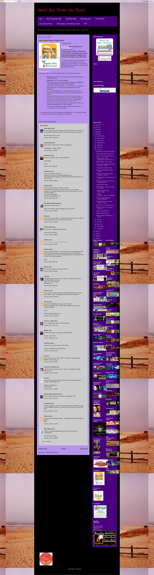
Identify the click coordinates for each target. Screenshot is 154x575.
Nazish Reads (48, 429)
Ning (45, 216)
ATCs (85, 24)
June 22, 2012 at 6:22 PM (50, 244)
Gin (45, 356)
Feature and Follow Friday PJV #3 (105, 153)
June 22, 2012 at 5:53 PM (50, 234)
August (99, 145)
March (98, 224)
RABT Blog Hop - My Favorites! (104, 162)
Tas (45, 378)
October (99, 140)
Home (40, 19)
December (99, 136)
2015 (96, 127)
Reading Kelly (48, 142)
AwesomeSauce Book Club (51, 394)
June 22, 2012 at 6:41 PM (50, 261)
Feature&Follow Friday (102, 184)
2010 (96, 233)
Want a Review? (99, 19)
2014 (96, 129)
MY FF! (58, 196)
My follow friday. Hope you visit (52, 135)
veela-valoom (47, 128)
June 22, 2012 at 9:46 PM (50, 285)
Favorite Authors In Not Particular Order (68, 24)
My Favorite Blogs (71, 19)
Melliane (46, 330)
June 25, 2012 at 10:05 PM (51, 438)
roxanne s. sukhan (49, 321)
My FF (45, 164)
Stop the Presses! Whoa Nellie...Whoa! (102, 191)
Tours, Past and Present (45, 24)
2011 (96, 231)
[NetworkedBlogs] (105, 88)
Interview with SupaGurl (102, 211)
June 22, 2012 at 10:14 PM (51, 325)
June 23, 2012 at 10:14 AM (51, 373)
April (98, 222)
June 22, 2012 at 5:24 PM (50, 211)
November (99, 138)
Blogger (84, 569)
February (99, 226)
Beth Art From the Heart (61, 10)
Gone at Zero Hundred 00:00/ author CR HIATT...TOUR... (105, 164)
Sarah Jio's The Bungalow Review (105, 156)
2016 (96, 125)
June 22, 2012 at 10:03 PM (51, 315)
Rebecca (46, 266)
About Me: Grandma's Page (54, 19)
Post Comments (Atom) (52, 452)
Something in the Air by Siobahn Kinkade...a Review (104, 174)
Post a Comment (46, 441)
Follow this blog (104, 91)
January (99, 228)
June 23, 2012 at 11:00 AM (51, 389)
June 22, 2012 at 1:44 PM (50, 150)
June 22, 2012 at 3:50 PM (50, 180)
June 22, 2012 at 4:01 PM (50, 198)
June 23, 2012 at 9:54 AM (50, 350)
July (98, 147)
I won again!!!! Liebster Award (104, 167)
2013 (96, 131)
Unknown (46, 185)
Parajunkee (80, 77)
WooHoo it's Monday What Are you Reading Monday (105, 181)
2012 (96, 134)
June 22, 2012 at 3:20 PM (50, 166)
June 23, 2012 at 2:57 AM (50, 338)
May (98, 219)
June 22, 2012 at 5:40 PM (50, 222)
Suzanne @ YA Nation (50, 367)
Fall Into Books (48, 227)
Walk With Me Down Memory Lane (105, 151)
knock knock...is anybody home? (104, 205)
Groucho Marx (85, 30)
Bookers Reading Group (102, 213)
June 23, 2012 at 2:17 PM (50, 411)
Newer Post (43, 449)
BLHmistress (47, 155)
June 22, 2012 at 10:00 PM (51, 296)
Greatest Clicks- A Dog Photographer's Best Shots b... (105, 159)
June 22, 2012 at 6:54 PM (50, 271)
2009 (96, 236)
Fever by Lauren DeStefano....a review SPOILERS (104, 198)
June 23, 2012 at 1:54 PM (50, 398)
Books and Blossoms (75, 46)
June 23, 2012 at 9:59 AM (50, 361)
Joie (45, 276)
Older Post (84, 449)
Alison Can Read (52, 78)
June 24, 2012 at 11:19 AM (51, 423)
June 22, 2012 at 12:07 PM (51, 137)
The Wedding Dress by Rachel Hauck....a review (104, 202)
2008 (96, 238)
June (98, 149)
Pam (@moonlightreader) (51, 203)
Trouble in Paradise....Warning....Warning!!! (105, 194)
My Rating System (85, 19)
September (100, 142)
